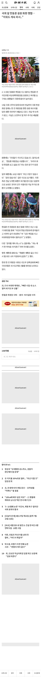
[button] (2, 2)
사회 (28, 673)
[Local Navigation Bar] (2, 2)
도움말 (30, 351)
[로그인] (38, 2)
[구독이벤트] (20, 303)
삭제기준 (36, 351)
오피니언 (4, 673)
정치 (12, 673)
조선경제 (37, 673)
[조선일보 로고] (20, 2)
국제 (20, 673)
